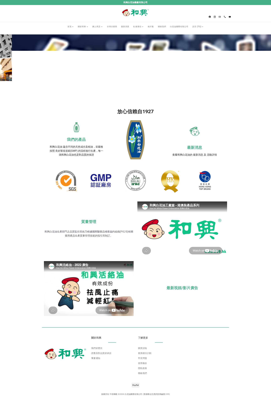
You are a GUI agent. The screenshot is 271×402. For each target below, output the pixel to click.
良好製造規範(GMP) (66, 150)
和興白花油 (56, 146)
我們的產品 (76, 139)
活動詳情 (212, 154)
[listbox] (112, 353)
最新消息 (194, 147)
